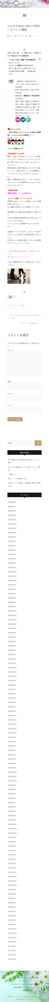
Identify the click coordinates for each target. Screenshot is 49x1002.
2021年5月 (12, 750)
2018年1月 (12, 924)
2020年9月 (12, 785)
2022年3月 (12, 707)
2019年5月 (12, 855)
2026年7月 (12, 506)
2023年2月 (12, 659)
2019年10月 (12, 833)
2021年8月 (12, 737)
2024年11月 (12, 576)
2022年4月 (12, 702)
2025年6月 (12, 546)
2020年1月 (12, 820)
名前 (9, 382)
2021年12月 (12, 720)
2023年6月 (12, 641)
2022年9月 (12, 681)
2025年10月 (12, 528)
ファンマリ (24, 990)
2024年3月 (12, 602)
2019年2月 (12, 868)
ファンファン (31, 987)
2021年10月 (12, 729)
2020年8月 (12, 789)
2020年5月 (12, 803)
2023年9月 (12, 628)
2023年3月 (12, 654)
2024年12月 (12, 572)
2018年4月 (12, 911)
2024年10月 (12, 580)
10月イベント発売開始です (31, 323)
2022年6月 (12, 694)
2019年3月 (12, 863)
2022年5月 (12, 698)
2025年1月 (12, 567)
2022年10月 (12, 676)
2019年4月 (12, 859)
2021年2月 (12, 763)
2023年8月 (12, 633)
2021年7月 (12, 742)
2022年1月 (12, 715)
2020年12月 (12, 772)
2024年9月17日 (22, 36)
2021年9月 (12, 733)
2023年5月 (12, 646)
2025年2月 (12, 563)
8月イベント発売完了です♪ (17, 479)
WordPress (29, 999)
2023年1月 (12, 663)
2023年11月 (12, 620)
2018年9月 (12, 890)
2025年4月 (12, 554)
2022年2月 (12, 711)
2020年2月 (12, 816)
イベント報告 (20, 305)
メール (9, 394)
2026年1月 (12, 520)
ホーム (13, 978)
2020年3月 (12, 811)
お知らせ (22, 978)
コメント (10, 350)
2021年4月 (12, 755)
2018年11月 (12, 881)
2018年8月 (12, 894)
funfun (10, 36)
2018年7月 (12, 898)
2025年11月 (12, 524)
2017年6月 (12, 955)
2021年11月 (12, 724)
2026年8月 (12, 502)
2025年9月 (12, 533)
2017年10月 (12, 937)
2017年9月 (12, 942)
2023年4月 (12, 650)
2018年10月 (12, 885)
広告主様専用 (18, 987)
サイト (9, 405)
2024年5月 (12, 594)
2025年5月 (12, 550)
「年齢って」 (13, 474)
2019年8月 (12, 842)
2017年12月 (12, 929)
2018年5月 (12, 907)
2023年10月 (12, 624)
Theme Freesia (36, 997)
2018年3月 (12, 916)
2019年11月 (12, 829)
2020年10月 (12, 781)
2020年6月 (12, 798)
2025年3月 (12, 559)
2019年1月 (12, 872)
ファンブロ (17, 997)
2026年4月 (12, 515)
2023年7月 (12, 637)
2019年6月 (12, 850)
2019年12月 (12, 824)
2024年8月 (12, 589)
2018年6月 (12, 903)
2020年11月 (12, 776)
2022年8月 (12, 685)
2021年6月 (12, 746)
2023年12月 (12, 615)
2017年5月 (12, 959)
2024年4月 (12, 598)
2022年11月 (12, 672)
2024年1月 (12, 611)
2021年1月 (12, 768)
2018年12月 (12, 877)
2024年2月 (12, 607)
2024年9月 (12, 585)
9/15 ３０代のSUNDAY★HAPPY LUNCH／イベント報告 (24, 316)
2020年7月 (12, 794)
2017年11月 (12, 933)
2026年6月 (12, 511)
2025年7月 (12, 541)
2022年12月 (12, 668)
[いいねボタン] (10, 297)
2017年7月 (12, 950)
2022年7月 (12, 689)
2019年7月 (12, 846)
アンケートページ (24, 981)
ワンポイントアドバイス (17, 984)
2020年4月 (12, 807)
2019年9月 (12, 837)
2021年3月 (12, 759)
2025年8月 (12, 537)
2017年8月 (12, 946)
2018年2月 (12, 920)
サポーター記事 (34, 984)
